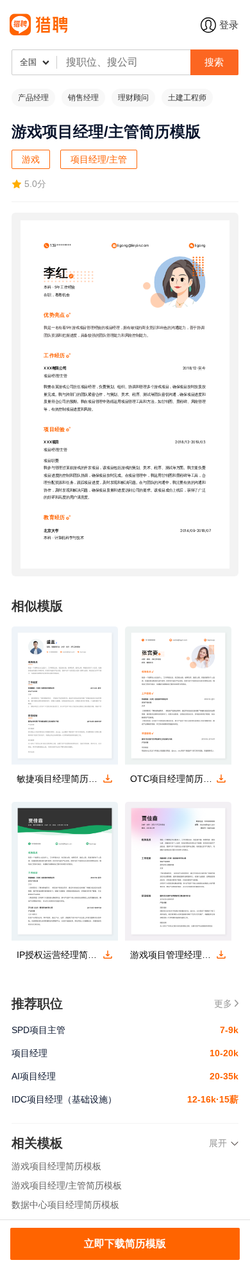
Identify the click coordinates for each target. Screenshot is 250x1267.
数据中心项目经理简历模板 (65, 1205)
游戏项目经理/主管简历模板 (67, 1185)
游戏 (31, 159)
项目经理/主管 (99, 159)
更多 (223, 1003)
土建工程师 (187, 97)
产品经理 (33, 97)
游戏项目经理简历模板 (56, 1166)
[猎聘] (105, 25)
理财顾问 (133, 97)
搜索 (214, 62)
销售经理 (83, 97)
